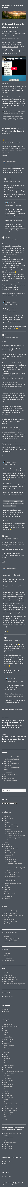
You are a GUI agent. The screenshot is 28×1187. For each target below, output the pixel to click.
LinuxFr (6, 1009)
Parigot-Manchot (9, 919)
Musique (8, 829)
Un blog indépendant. (10, 780)
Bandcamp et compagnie (14, 831)
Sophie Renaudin (9, 960)
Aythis (6, 1032)
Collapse (6, 1035)
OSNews (6, 1011)
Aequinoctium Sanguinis (11, 1026)
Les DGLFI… (7, 776)
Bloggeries (7, 816)
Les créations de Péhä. (10, 941)
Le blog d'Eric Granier (10, 913)
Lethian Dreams (9, 1074)
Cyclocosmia (7, 1041)
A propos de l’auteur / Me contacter (15, 757)
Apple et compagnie (11, 848)
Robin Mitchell (8, 1146)
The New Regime (9, 1112)
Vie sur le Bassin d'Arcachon (12, 894)
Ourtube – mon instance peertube (14, 983)
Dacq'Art (6, 936)
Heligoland (7, 1058)
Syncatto (6, 1099)
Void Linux (5, 36)
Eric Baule (7, 1052)
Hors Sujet (7, 1061)
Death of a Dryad (9, 1045)
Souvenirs (7, 887)
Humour (6, 844)
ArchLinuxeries (11, 859)
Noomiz (9, 840)
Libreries (13, 113)
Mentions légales (9, 778)
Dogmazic (7, 1140)
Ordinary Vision (8, 1086)
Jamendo (6, 1144)
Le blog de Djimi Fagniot (11, 939)
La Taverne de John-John (11, 911)
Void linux (15, 119)
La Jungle (6, 1069)
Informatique (7, 113)
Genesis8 (6, 1163)
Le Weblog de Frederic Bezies (9, 1182)
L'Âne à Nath (8, 975)
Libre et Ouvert (8, 996)
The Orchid (7, 1115)
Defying (6, 1048)
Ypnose (7, 237)
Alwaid (6, 1030)
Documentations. (9, 772)
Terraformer (7, 1102)
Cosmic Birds (8, 1037)
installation (5, 116)
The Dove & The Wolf (10, 1108)
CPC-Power (7, 1161)
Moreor (6, 1082)
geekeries (14, 115)
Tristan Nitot (8, 924)
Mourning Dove (8, 1084)
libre (9, 116)
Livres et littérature (11, 825)
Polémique (7, 898)
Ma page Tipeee (8, 981)
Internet (7, 850)
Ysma (5, 1119)
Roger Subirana (8, 1148)
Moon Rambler (8, 1080)
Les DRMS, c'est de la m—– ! (13, 881)
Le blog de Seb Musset (10, 977)
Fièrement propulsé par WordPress (15, 1184)
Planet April (7, 1176)
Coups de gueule (9, 818)
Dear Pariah (7, 973)
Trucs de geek (19, 113)
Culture (6, 820)
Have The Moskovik (10, 1142)
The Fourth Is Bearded (11, 1110)
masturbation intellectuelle (16, 118)
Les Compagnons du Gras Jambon (14, 1071)
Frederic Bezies (8, 111)
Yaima (6, 1117)
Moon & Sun (7, 1078)
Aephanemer (8, 1024)
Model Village (8, 1076)
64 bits (9, 115)
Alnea (5, 1028)
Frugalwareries (11, 861)
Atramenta (7, 953)
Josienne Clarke (8, 1067)
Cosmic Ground (8, 1039)
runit (3, 119)
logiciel (21, 116)
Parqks (6, 1091)
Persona (6, 1093)
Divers (6, 842)
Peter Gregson (8, 1095)
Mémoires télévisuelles (12, 827)
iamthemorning (9, 1065)
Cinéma (7, 822)
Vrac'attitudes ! (8, 896)
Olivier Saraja (8, 958)
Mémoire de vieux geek (12, 876)
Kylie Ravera (7, 956)
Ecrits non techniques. (11, 774)
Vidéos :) (4, 115)
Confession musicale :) (14, 833)
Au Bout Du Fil (8, 1138)
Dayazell (6, 1043)
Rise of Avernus (8, 1097)
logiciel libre (5, 118)
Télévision (7, 889)
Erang (5, 1050)
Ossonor (6, 1089)
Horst (5, 1063)
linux (17, 116)
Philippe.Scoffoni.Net (10, 922)
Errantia (6, 1054)
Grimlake (6, 1056)
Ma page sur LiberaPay (11, 979)
